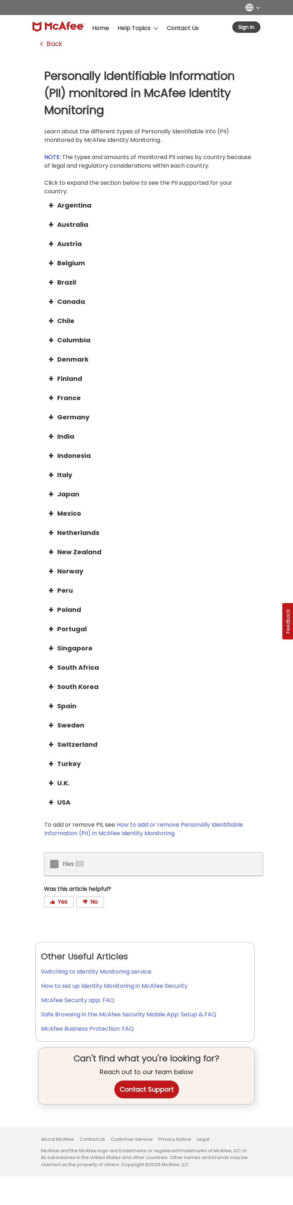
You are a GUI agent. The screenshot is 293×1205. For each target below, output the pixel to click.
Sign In (246, 27)
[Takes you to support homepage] (59, 26)
